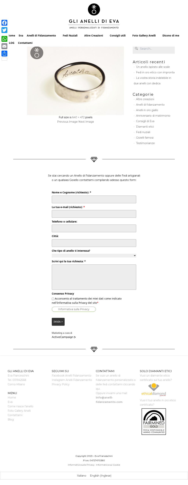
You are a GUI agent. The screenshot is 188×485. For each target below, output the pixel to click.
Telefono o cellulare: (64, 221)
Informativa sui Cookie (108, 464)
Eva (21, 35)
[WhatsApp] (4, 39)
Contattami (25, 43)
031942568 (19, 380)
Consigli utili (118, 35)
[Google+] (4, 34)
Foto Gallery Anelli (144, 35)
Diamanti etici (145, 126)
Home (11, 35)
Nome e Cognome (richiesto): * (71, 192)
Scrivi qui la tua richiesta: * (69, 261)
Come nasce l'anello (20, 406)
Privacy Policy (61, 384)
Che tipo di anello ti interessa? (71, 250)
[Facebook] (4, 22)
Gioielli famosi (144, 137)
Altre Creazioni (93, 35)
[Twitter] (4, 30)
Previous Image (67, 121)
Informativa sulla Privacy (73, 309)
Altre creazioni (145, 99)
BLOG (10, 43)
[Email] (4, 46)
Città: (55, 236)
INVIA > (58, 321)
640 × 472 (78, 117)
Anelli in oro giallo (147, 110)
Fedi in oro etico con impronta (155, 72)
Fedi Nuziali (70, 35)
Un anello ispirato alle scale (153, 67)
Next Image (86, 121)
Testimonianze (145, 143)
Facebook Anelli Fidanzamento (71, 375)
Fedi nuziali (143, 132)
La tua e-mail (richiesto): (68, 207)
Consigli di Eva (145, 121)
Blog (11, 419)
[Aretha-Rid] (75, 79)
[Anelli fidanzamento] (94, 17)
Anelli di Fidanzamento (41, 35)
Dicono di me (170, 35)
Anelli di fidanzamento (150, 104)
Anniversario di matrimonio (153, 115)
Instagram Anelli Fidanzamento (72, 380)
